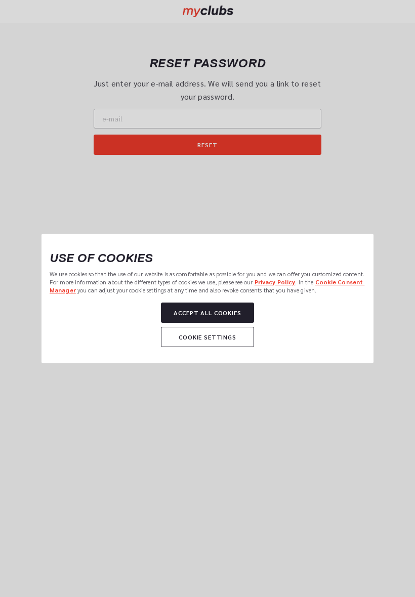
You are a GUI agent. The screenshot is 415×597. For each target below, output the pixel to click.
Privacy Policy (275, 282)
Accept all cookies (207, 313)
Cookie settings (207, 337)
